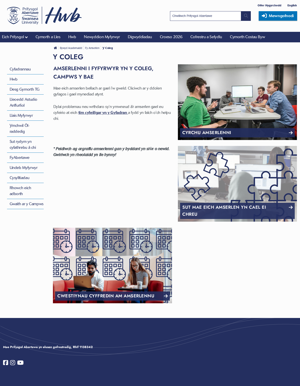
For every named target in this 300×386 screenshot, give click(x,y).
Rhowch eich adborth (20, 190)
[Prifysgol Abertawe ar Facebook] (5, 363)
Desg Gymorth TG (25, 89)
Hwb (14, 79)
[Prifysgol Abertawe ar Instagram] (12, 363)
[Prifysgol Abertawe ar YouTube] (20, 363)
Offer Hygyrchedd (269, 5)
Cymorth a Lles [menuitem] (48, 36)
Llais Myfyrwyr (21, 115)
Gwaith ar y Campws (27, 203)
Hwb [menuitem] (72, 36)
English (292, 5)
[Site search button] (246, 16)
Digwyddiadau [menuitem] (140, 36)
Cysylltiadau (19, 177)
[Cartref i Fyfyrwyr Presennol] (56, 48)
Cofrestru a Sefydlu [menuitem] (206, 36)
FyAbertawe (19, 157)
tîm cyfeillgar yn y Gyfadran (103, 112)
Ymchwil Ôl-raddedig (20, 128)
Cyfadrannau (20, 69)
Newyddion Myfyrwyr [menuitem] (102, 36)
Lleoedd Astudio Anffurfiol (24, 102)
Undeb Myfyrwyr (24, 167)
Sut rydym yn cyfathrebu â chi (23, 144)
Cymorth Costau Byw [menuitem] (247, 36)
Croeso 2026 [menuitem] (171, 36)
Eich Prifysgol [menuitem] (13, 36)
